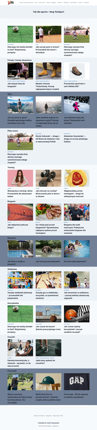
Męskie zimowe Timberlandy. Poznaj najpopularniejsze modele (47, 86)
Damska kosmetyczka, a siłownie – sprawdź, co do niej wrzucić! (19, 363)
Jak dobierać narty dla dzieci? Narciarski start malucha (74, 120)
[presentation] (20, 34)
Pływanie (59, 2)
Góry (36, 2)
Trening (48, 2)
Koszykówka (73, 2)
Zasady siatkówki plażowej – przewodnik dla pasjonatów (20, 295)
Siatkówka (66, 2)
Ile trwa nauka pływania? (75, 261)
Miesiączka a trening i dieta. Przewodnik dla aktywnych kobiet (20, 194)
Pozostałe (86, 2)
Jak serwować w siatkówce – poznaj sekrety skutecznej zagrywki (76, 295)
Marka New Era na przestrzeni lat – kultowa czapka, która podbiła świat (48, 397)
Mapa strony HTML (58, 415)
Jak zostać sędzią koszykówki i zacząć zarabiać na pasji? (73, 329)
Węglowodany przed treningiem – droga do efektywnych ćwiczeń (74, 194)
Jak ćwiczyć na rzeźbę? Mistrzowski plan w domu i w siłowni (48, 194)
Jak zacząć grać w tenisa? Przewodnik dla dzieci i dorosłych (47, 50)
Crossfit (80, 2)
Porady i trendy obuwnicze (26, 2)
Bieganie (53, 2)
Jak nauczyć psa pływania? (48, 261)
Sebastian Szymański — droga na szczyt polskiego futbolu (76, 139)
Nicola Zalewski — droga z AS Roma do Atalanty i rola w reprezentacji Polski (48, 139)
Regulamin (49, 415)
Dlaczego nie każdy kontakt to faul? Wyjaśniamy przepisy (20, 50)
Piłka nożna (42, 2)
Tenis (37, 44)
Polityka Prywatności (39, 415)
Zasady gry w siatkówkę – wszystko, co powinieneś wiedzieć (47, 295)
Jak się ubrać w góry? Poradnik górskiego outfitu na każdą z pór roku (20, 120)
